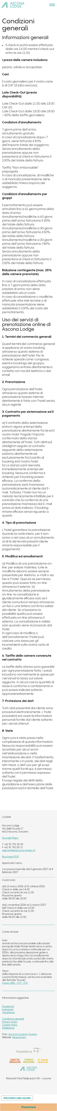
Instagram (8, 1009)
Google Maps (10, 838)
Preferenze (8, 1028)
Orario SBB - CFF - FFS (15, 983)
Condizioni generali (13, 1019)
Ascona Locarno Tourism (22, 1034)
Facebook (8, 1006)
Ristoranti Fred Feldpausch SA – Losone (28, 1078)
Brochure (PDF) (10, 856)
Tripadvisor (8, 1012)
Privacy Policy (10, 1022)
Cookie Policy (9, 1025)
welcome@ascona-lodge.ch (18, 850)
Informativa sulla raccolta (17, 1098)
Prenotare (28, 1107)
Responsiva (19, 1037)
